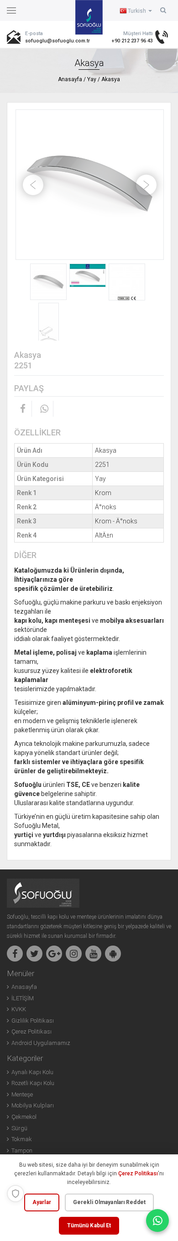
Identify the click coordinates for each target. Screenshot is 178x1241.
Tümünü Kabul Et (89, 1225)
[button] (163, 10)
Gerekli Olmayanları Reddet (109, 1202)
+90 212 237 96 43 (132, 41)
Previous (33, 185)
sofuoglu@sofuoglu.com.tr (48, 41)
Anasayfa (70, 79)
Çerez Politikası (138, 1173)
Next (146, 185)
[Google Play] (113, 954)
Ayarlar (41, 1202)
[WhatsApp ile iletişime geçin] (157, 1220)
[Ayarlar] (15, 1193)
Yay (91, 79)
